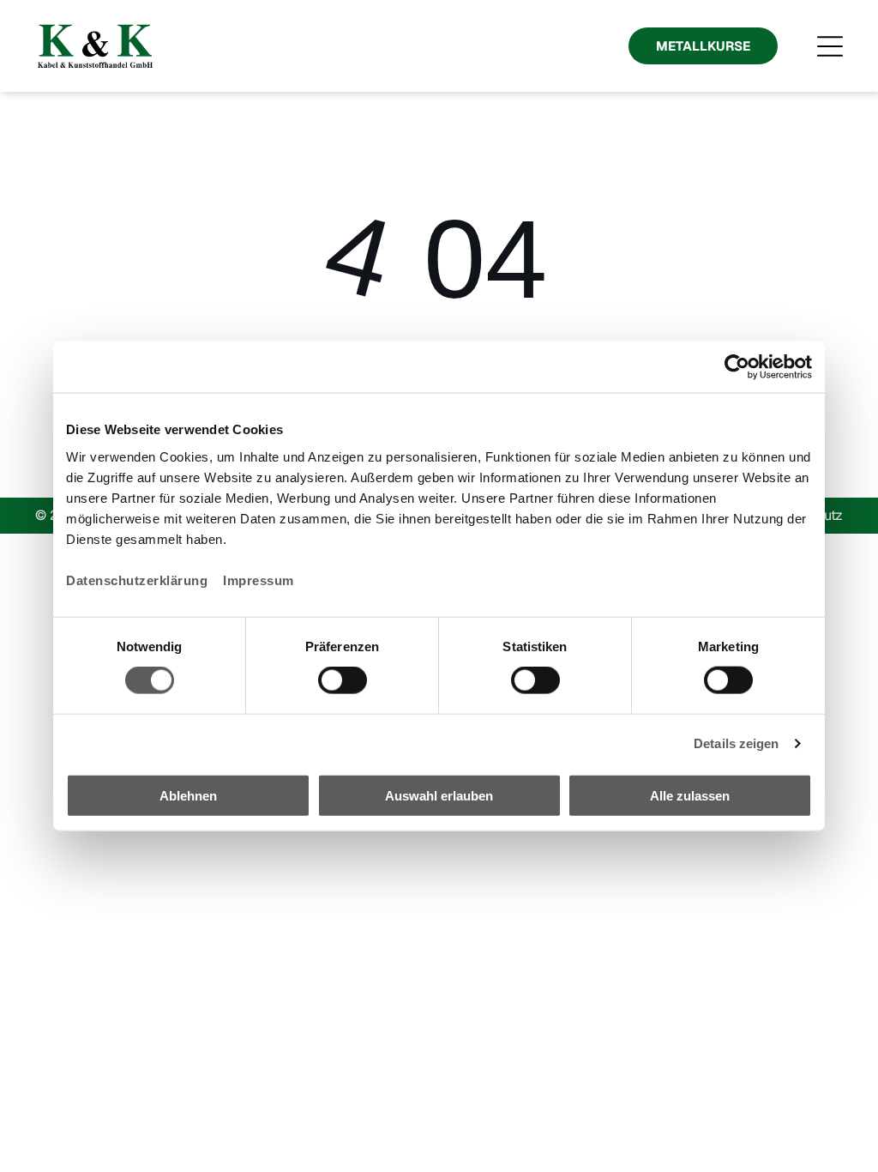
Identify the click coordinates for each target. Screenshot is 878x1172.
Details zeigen (736, 743)
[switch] (342, 680)
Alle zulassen (690, 795)
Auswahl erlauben (439, 795)
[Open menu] (830, 46)
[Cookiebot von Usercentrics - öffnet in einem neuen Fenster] (737, 367)
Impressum (258, 579)
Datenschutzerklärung (136, 579)
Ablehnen (188, 795)
